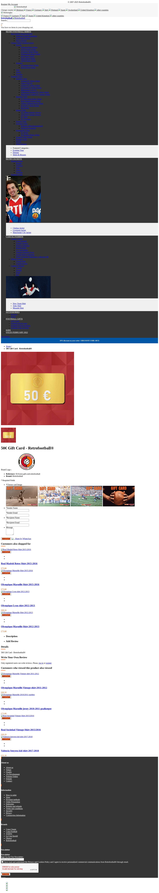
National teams (17, 161)
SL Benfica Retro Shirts (30, 135)
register (49, 663)
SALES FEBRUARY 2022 (17, 332)
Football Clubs (16, 76)
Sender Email (12, 513)
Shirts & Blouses (19, 155)
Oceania (19, 74)
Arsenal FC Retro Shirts (30, 81)
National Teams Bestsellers (26, 36)
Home (8, 346)
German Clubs (21, 124)
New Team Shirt (19, 303)
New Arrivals (21, 41)
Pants (18, 273)
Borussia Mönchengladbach (32, 126)
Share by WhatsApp (22, 539)
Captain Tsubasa (17, 266)
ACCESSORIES (13, 312)
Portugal (54, 10)
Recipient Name (13, 518)
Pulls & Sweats (17, 259)
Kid (17, 275)
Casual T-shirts (17, 239)
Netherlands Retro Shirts (30, 54)
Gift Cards (15, 321)
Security (9, 811)
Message (9, 527)
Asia (18, 70)
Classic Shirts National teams (22, 43)
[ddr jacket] (23, 222)
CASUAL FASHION (14, 237)
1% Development (13, 774)
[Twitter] (2, 877)
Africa (18, 72)
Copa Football (11, 831)
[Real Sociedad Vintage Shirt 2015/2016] (17, 716)
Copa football (21, 241)
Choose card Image (14, 485)
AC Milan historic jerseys (31, 112)
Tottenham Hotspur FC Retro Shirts (35, 92)
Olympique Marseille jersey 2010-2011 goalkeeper (26, 708)
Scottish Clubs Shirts (24, 137)
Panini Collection (22, 246)
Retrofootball (21, 248)
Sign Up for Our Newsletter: (12, 857)
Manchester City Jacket (22, 232)
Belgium (20, 10)
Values (8, 770)
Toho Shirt (17, 306)
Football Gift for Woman (20, 326)
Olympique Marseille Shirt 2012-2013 (20, 626)
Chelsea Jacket (18, 228)
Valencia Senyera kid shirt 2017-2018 (20, 750)
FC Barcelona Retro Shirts (31, 99)
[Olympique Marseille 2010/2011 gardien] (18, 695)
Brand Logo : (6, 470)
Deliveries (10, 804)
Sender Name (12, 508)
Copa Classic (11, 829)
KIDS (8, 330)
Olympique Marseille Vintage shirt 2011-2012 (24, 687)
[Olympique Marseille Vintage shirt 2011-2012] (20, 674)
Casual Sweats (21, 264)
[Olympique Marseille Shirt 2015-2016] (17, 571)
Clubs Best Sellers (23, 38)
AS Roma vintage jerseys (31, 115)
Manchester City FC (29, 90)
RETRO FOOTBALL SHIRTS (18, 32)
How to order (11, 795)
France (29, 10)
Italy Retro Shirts (27, 56)
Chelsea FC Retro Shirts (30, 85)
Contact (9, 781)
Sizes (8, 797)
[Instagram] (3, 877)
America (19, 63)
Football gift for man (19, 323)
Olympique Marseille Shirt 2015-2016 (20, 584)
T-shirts (19, 268)
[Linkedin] (4, 877)
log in (41, 663)
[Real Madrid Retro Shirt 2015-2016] (16, 549)
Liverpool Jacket (19, 230)
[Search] (2, 23)
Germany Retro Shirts (29, 52)
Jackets (18, 270)
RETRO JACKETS (14, 159)
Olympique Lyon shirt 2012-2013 (18, 605)
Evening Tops (18, 150)
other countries (102, 10)
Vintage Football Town (25, 252)
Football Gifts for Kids (20, 328)
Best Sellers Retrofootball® (21, 34)
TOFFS (9, 834)
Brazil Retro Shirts (28, 68)
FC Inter (24, 117)
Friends (9, 779)
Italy (46, 10)
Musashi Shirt (18, 308)
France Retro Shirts (28, 50)
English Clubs (21, 79)
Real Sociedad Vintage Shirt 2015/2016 (21, 729)
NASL (18, 142)
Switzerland (73, 10)
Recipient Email (13, 522)
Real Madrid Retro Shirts (30, 101)
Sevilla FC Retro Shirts (30, 106)
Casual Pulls (21, 261)
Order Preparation (13, 802)
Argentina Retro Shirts (30, 65)
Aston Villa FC (27, 83)
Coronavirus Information (15, 815)
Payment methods (13, 800)
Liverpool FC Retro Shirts (31, 88)
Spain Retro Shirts (28, 59)
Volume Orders (12, 776)
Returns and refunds (14, 806)
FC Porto (24, 133)
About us (9, 767)
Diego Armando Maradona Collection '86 (32, 257)
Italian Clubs (21, 110)
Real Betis (25, 108)
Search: (4, 20)
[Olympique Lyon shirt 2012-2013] (15, 592)
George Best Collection (25, 255)
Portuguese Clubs (23, 130)
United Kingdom (87, 10)
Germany (38, 10)
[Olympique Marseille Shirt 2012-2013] (17, 612)
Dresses (16, 152)
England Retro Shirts (29, 47)
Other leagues (21, 144)
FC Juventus (26, 119)
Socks (13, 317)
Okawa (9, 838)
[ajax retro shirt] (28, 297)
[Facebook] (1, 877)
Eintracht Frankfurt (28, 128)
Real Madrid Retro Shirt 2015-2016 (19, 563)
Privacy (9, 813)
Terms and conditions (14, 809)
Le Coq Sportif (22, 250)
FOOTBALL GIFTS (14, 319)
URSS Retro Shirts (28, 61)
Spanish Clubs (21, 97)
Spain (63, 10)
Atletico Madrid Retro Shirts (32, 103)
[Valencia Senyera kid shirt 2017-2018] (16, 737)
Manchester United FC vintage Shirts (35, 94)
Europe (19, 45)
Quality (9, 772)
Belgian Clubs (21, 139)
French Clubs (21, 121)
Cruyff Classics (22, 243)
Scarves (14, 314)
